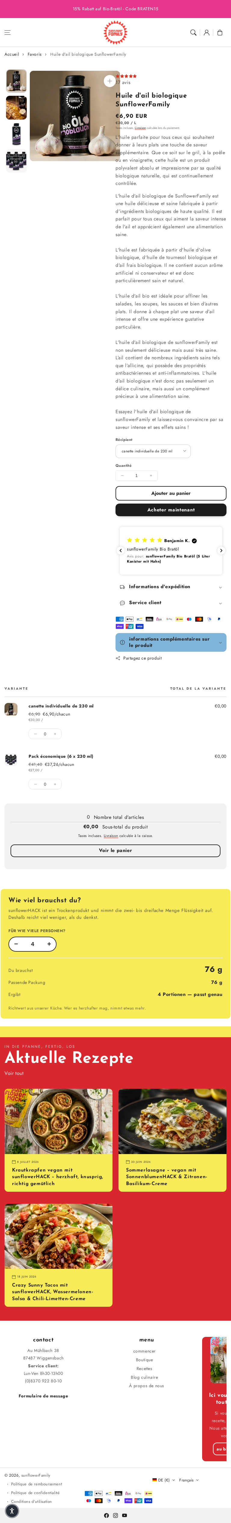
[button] (7, 32)
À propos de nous (146, 1386)
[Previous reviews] (121, 550)
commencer (144, 1351)
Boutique (144, 1360)
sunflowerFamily (36, 1475)
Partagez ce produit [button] (142, 658)
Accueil (12, 54)
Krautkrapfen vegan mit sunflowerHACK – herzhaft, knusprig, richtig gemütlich (57, 1177)
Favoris (35, 54)
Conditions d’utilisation (31, 1501)
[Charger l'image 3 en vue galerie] (16, 134)
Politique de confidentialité (35, 1493)
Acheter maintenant (171, 509)
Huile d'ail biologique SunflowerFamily (88, 54)
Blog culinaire (144, 1377)
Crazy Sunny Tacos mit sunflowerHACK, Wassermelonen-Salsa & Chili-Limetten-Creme (52, 1292)
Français (186, 1480)
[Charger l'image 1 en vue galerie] (16, 81)
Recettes (144, 1368)
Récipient (124, 439)
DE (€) (164, 1480)
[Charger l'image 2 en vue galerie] (16, 107)
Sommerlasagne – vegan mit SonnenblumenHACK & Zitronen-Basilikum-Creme (167, 1177)
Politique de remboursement (36, 1484)
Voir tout (14, 1073)
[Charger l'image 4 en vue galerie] (16, 161)
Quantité (123, 465)
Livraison (140, 128)
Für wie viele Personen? (37, 931)
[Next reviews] (221, 550)
